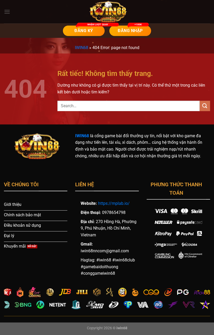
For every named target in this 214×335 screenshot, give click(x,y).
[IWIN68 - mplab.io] (107, 11)
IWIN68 (81, 47)
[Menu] (7, 11)
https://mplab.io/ (114, 203)
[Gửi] (205, 106)
